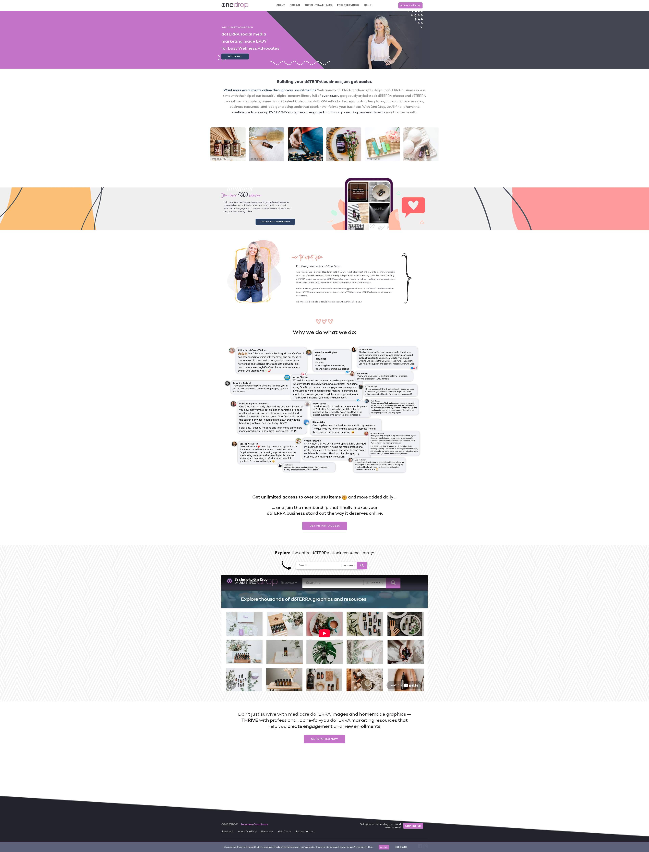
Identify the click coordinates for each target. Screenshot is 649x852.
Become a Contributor (254, 824)
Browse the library (410, 5)
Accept (384, 847)
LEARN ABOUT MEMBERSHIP (279, 221)
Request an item (305, 832)
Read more (401, 847)
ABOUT (281, 5)
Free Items (227, 832)
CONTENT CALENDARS (318, 5)
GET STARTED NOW (324, 738)
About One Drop (247, 832)
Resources (267, 832)
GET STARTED (235, 56)
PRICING (295, 5)
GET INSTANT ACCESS (325, 525)
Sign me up (413, 825)
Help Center (285, 832)
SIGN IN (368, 5)
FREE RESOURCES (348, 5)
